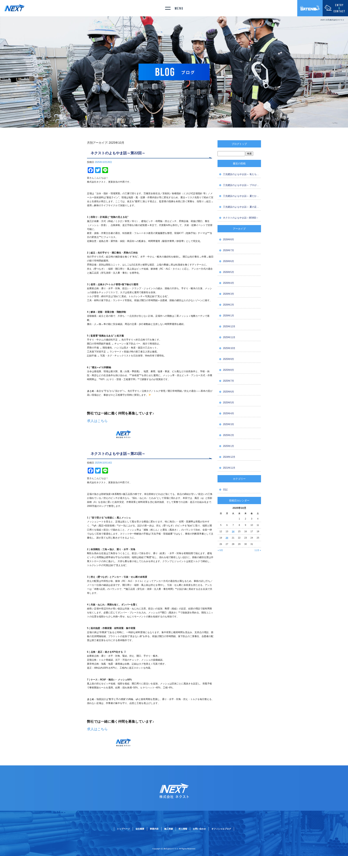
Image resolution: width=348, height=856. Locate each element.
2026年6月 (228, 261)
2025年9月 (228, 359)
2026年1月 (228, 315)
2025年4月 (228, 413)
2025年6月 (228, 391)
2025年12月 (229, 326)
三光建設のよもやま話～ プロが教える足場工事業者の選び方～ (242, 185)
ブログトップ (239, 143)
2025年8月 (228, 370)
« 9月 (220, 550)
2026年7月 (228, 250)
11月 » (257, 550)
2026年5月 (228, 272)
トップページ (123, 829)
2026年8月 (228, 239)
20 (227, 538)
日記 (225, 489)
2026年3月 (228, 293)
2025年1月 (228, 446)
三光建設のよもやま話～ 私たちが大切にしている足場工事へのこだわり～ (242, 174)
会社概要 (140, 829)
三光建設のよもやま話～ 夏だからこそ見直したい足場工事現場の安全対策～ (242, 196)
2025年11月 (229, 337)
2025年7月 (228, 380)
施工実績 (168, 829)
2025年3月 (228, 424)
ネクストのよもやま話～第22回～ (118, 153)
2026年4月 (228, 283)
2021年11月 (229, 467)
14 (233, 531)
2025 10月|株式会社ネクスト (332, 20)
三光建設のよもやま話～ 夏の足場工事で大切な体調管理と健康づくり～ (242, 206)
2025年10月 (229, 348)
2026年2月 (228, 304)
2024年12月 (229, 457)
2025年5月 (228, 402)
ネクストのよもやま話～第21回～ (118, 454)
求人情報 (183, 829)
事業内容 (154, 829)
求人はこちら (97, 421)
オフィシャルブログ (221, 829)
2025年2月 (228, 435)
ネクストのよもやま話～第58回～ (240, 217)
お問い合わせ (199, 829)
